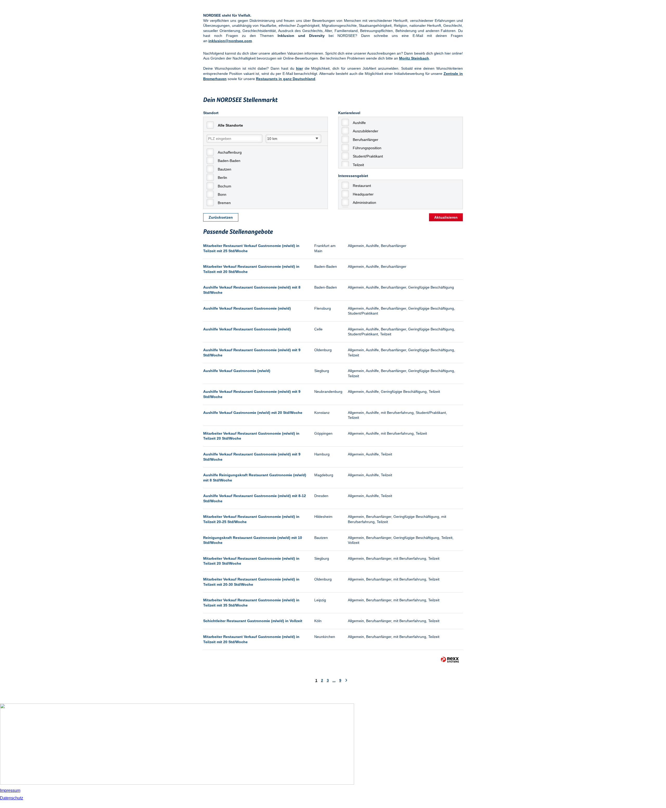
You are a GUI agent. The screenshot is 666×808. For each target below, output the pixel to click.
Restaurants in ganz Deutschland (285, 79)
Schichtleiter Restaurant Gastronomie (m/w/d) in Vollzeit (252, 621)
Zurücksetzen (221, 217)
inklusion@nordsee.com (230, 41)
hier (299, 68)
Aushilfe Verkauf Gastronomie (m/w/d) (236, 371)
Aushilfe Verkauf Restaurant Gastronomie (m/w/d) (247, 308)
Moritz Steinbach (414, 58)
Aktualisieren (446, 217)
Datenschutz (11, 798)
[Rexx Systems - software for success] (450, 659)
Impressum (10, 790)
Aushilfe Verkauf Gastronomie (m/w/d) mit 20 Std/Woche (252, 412)
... (334, 680)
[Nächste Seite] (346, 680)
